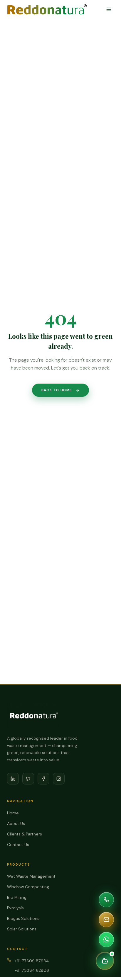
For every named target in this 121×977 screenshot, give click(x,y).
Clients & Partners (24, 834)
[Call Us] (106, 899)
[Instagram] (59, 778)
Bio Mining (16, 897)
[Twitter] (28, 778)
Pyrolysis (15, 907)
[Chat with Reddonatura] (105, 961)
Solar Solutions (21, 929)
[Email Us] (106, 919)
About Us (16, 823)
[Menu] (108, 9)
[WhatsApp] (106, 939)
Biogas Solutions (23, 918)
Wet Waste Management (31, 876)
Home (13, 813)
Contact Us (18, 844)
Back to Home (56, 390)
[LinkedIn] (13, 778)
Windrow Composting (28, 886)
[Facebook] (43, 778)
